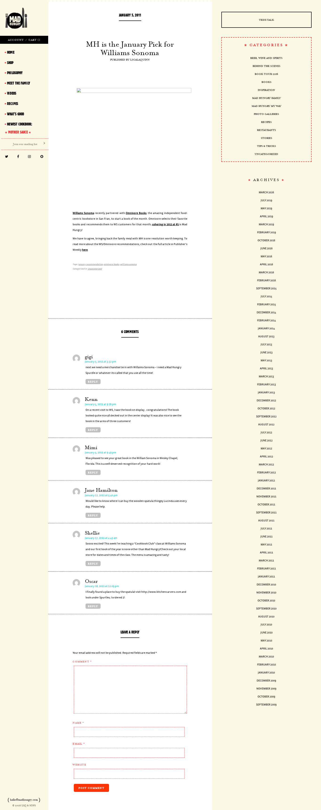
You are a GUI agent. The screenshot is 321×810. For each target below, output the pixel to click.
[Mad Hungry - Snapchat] (42, 157)
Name (78, 722)
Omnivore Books (136, 213)
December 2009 (266, 680)
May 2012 (266, 448)
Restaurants (266, 130)
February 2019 (266, 232)
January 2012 (266, 480)
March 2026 (266, 192)
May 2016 (266, 256)
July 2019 (266, 200)
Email (79, 743)
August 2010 (266, 616)
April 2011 (266, 552)
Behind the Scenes (266, 65)
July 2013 (266, 344)
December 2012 (266, 400)
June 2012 (266, 440)
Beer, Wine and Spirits (266, 57)
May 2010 (266, 640)
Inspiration (266, 90)
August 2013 (266, 336)
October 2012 (266, 408)
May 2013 (266, 360)
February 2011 (266, 568)
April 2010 (266, 648)
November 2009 (266, 688)
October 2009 (266, 696)
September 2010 (266, 608)
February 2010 (266, 664)
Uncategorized (95, 269)
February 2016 (266, 280)
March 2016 (266, 272)
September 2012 (266, 416)
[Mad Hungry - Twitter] (6, 157)
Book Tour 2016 (266, 74)
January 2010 (266, 672)
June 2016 (266, 248)
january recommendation (90, 264)
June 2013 (266, 352)
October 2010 (266, 600)
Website (79, 764)
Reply (93, 381)
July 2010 (266, 624)
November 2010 (266, 592)
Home (10, 52)
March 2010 (266, 656)
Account (16, 39)
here (85, 249)
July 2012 (266, 432)
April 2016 (266, 264)
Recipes (266, 122)
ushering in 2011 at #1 (165, 224)
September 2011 (266, 512)
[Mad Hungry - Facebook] (18, 157)
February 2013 (266, 384)
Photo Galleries (266, 114)
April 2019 (266, 216)
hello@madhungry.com (24, 799)
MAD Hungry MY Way (266, 106)
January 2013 (266, 392)
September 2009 (266, 704)
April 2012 (266, 456)
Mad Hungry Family (266, 98)
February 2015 (266, 304)
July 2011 (266, 528)
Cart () (34, 39)
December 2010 (266, 584)
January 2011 (266, 576)
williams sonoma (128, 264)
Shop (10, 62)
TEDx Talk (266, 19)
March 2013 (266, 376)
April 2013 (266, 368)
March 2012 (266, 464)
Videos (11, 93)
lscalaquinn (140, 59)
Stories (266, 138)
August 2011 (266, 520)
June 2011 (266, 536)
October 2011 (266, 504)
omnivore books (111, 264)
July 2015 (266, 296)
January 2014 (266, 328)
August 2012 (266, 424)
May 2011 (266, 544)
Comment (82, 661)
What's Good (15, 114)
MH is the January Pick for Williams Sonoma (130, 48)
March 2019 (266, 224)
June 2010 (266, 632)
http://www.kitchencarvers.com (161, 591)
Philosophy (15, 72)
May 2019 (266, 208)
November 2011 (266, 496)
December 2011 (266, 488)
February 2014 (266, 320)
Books (266, 82)
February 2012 (266, 472)
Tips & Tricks (266, 146)
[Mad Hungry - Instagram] (29, 157)
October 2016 (266, 240)
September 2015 (266, 288)
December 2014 (266, 312)
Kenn (91, 399)
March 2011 (266, 560)
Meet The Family (18, 83)
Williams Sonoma (83, 213)
